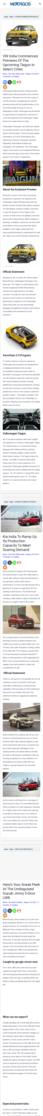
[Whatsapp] (14, 82)
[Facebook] (5, 82)
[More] (5, 87)
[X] (10, 82)
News (5, 74)
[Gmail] (19, 82)
